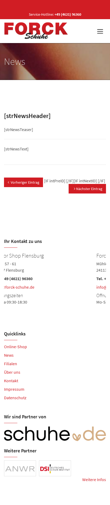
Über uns (12, 372)
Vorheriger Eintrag (25, 182)
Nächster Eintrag (88, 188)
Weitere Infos (94, 479)
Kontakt (11, 380)
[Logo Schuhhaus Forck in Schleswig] (36, 31)
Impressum (14, 389)
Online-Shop (15, 346)
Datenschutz (15, 397)
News (9, 355)
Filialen (10, 363)
